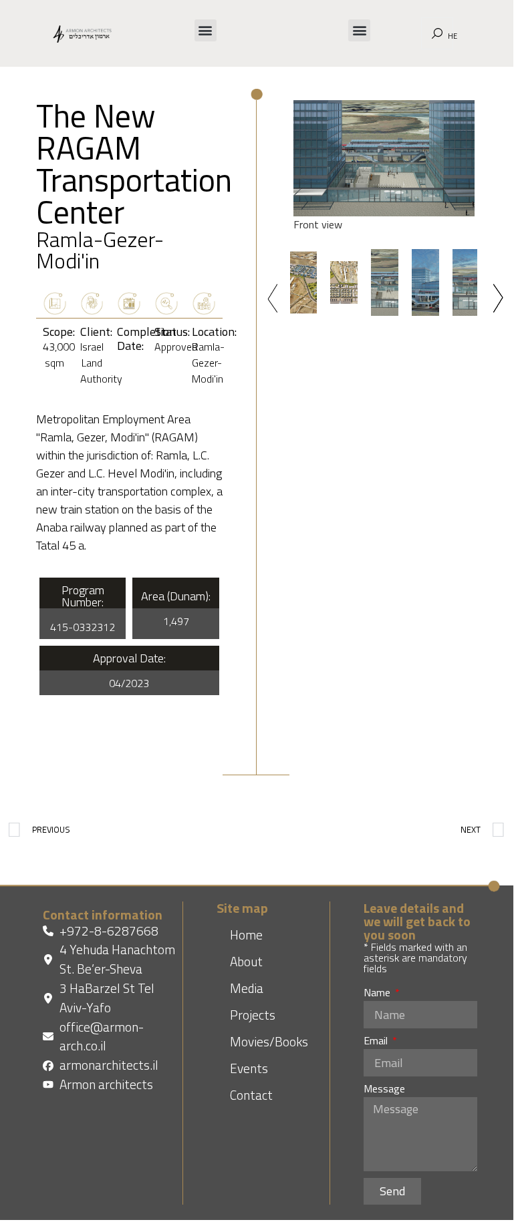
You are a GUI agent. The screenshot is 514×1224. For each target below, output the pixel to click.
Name (378, 993)
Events (249, 1068)
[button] (206, 30)
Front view (317, 224)
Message (384, 1089)
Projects (252, 1014)
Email (377, 1041)
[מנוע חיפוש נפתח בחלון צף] (437, 33)
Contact (251, 1094)
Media (246, 988)
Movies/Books (269, 1041)
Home (246, 934)
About (246, 961)
